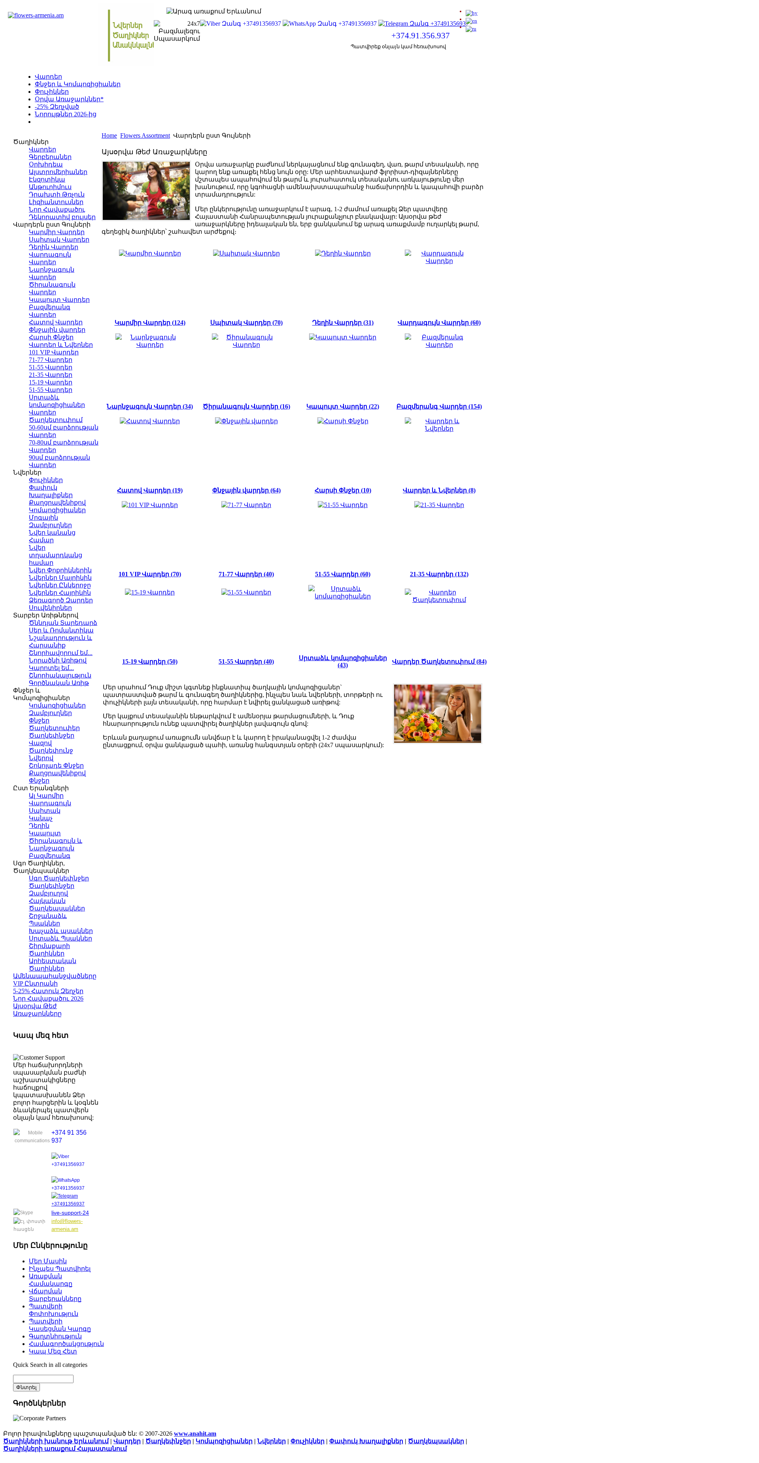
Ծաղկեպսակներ (436, 1441)
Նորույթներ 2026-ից (65, 114)
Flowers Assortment (145, 135)
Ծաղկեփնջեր (168, 1441)
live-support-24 (70, 1212)
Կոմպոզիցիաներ (224, 1441)
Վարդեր (48, 76)
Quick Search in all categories (50, 1364)
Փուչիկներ (52, 91)
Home (109, 135)
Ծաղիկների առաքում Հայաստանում (65, 1448)
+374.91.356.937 (420, 35)
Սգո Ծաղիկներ (60, 121)
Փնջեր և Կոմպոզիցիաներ (78, 84)
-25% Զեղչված (57, 106)
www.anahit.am (195, 1433)
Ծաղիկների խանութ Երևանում (56, 1441)
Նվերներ (271, 1441)
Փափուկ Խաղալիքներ (366, 1441)
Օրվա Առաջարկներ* (69, 99)
